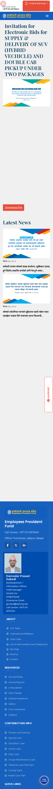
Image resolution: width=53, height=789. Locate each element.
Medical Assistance (18, 698)
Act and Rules (15, 677)
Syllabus (12, 715)
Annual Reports (16, 682)
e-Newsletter (15, 687)
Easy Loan (13, 754)
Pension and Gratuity (19, 732)
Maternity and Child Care (21, 765)
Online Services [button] (38, 3)
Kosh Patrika (14, 693)
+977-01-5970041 (11, 9)
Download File (13, 207)
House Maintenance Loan (21, 759)
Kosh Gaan (15, 639)
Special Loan (14, 738)
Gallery (11, 704)
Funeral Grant (15, 770)
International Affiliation (22, 633)
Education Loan (16, 743)
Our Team (15, 628)
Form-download (16, 709)
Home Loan (14, 749)
